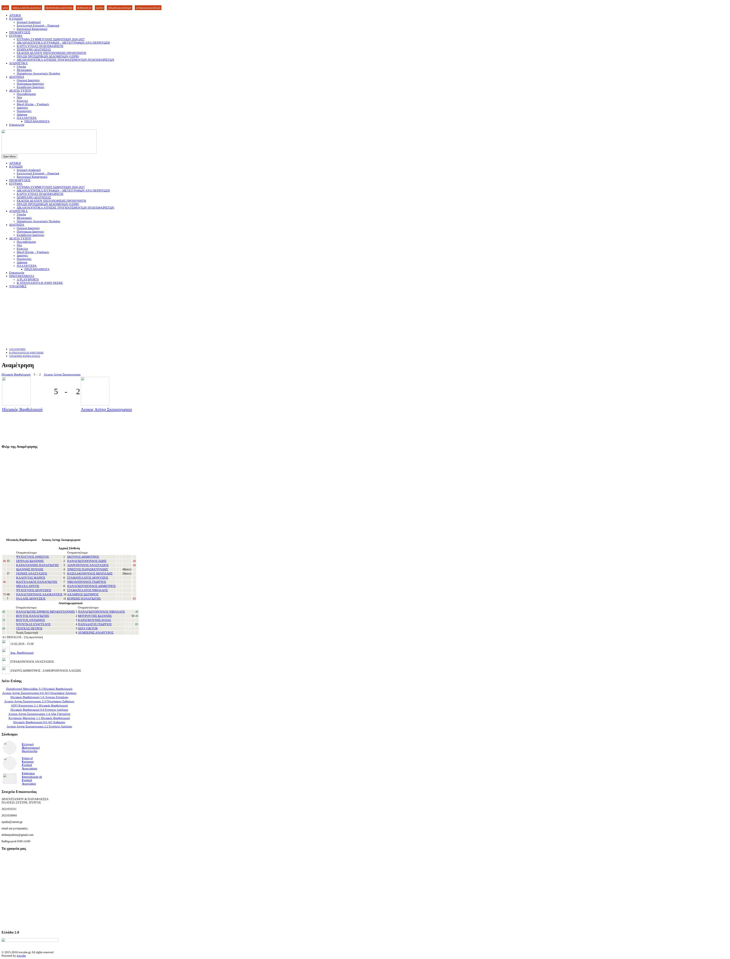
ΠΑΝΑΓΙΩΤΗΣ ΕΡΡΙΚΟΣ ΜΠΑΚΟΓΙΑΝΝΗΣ (45, 611)
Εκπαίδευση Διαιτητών (30, 87)
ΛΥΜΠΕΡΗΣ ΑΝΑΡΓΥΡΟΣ (95, 632)
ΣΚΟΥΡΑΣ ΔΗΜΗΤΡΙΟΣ (83, 556)
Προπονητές (24, 111)
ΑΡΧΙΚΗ (15, 15)
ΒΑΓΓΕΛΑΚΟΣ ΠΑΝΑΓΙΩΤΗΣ (36, 581)
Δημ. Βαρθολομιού (22, 652)
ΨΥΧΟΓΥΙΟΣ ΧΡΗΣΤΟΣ (32, 556)
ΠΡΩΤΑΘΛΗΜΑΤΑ (37, 121)
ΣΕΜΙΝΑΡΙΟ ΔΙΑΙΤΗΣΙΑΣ (34, 49)
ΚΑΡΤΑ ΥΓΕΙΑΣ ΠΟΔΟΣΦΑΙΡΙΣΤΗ (40, 46)
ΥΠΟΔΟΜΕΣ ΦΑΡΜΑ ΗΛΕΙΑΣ (24, 356)
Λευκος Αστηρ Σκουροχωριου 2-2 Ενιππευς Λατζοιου (39, 726)
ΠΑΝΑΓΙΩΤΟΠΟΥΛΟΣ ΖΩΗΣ (86, 561)
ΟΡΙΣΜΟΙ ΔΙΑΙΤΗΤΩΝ (119, 7)
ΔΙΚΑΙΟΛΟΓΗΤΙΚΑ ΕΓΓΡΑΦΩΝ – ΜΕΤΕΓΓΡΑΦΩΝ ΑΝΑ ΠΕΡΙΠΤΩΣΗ (63, 42)
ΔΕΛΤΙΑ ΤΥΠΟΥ (20, 90)
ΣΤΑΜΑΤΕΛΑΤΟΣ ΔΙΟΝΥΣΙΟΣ (87, 577)
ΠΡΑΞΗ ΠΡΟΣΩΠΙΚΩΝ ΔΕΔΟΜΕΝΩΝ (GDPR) (48, 56)
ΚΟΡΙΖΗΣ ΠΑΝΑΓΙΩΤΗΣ (84, 598)
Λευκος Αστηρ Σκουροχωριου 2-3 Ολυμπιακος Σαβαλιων (39, 701)
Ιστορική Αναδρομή (29, 22)
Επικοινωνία (16, 124)
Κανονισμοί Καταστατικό (32, 29)
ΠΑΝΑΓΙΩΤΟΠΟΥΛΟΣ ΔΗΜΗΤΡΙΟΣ (91, 586)
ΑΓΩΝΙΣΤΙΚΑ (18, 63)
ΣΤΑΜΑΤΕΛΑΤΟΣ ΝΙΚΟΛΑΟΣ (87, 590)
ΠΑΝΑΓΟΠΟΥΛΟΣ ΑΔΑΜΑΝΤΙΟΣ (39, 594)
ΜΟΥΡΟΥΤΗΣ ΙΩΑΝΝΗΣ (95, 615)
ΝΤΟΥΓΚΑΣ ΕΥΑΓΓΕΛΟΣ (33, 624)
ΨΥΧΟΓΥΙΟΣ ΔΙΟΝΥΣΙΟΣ (33, 590)
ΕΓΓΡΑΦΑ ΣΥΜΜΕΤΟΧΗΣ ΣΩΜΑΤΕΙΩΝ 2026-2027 (51, 39)
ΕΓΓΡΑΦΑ (15, 35)
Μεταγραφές (24, 70)
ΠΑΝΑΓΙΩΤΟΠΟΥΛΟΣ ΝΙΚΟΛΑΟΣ (101, 611)
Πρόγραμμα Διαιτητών (30, 83)
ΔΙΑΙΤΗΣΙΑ (16, 76)
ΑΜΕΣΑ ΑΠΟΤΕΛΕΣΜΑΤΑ (26, 7)
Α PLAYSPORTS (28, 279)
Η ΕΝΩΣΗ (16, 18)
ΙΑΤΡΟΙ (99, 7)
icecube (21, 955)
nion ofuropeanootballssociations (29, 763)
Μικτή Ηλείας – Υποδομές (33, 104)
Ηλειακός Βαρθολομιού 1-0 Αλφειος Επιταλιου (39, 697)
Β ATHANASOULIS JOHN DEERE (40, 283)
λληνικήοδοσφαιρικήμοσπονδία (31, 748)
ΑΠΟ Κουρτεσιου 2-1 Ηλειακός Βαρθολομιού (39, 705)
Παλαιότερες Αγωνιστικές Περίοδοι (38, 73)
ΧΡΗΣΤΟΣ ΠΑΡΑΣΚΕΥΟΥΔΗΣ (87, 569)
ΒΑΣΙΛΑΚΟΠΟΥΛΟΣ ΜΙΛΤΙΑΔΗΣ (90, 573)
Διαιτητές (22, 107)
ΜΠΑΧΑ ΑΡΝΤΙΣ (27, 586)
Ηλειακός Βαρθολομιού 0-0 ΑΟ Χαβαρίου (39, 722)
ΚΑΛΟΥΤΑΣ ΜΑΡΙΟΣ (30, 577)
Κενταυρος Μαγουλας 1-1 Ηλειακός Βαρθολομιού (39, 718)
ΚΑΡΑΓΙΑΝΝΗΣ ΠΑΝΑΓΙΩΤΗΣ (37, 565)
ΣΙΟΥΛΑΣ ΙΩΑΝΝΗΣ (30, 561)
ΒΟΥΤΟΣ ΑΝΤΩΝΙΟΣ (30, 620)
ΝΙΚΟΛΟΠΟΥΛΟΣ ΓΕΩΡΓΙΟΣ (86, 581)
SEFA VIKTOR (88, 628)
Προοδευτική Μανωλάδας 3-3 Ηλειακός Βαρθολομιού (39, 688)
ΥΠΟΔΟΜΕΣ (17, 286)
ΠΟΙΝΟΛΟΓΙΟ (84, 7)
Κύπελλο (22, 100)
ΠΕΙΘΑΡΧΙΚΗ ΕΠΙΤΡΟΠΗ (58, 7)
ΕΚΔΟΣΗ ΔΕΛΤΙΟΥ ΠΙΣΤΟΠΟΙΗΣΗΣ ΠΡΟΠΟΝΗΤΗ (51, 53)
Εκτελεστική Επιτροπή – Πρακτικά (38, 25)
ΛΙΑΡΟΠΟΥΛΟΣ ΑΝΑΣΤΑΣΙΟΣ (88, 565)
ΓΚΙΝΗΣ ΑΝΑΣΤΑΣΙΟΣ (31, 573)
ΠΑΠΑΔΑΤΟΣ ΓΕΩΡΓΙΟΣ (95, 624)
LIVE (5, 7)
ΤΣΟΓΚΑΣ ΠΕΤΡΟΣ (29, 628)
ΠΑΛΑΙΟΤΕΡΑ (27, 118)
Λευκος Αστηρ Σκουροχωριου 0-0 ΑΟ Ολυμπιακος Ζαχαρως (39, 693)
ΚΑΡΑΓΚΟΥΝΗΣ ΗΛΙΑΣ (94, 620)
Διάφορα (22, 114)
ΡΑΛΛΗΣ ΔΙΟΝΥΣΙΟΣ (30, 598)
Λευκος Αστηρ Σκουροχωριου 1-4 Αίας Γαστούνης (39, 714)
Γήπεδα (21, 66)
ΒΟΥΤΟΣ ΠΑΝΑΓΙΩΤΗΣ (32, 615)
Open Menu (9, 156)
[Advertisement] (116, 317)
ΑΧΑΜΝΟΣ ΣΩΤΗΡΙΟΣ (82, 594)
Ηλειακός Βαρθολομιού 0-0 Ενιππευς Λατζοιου (39, 709)
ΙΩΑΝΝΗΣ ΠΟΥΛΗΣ (29, 569)
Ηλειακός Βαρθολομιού (16, 374)
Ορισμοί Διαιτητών (28, 80)
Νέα (19, 97)
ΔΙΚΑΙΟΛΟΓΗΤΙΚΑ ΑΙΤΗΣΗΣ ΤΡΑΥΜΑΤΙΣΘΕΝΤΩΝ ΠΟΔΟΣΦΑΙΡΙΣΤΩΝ (65, 59)
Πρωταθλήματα (26, 94)
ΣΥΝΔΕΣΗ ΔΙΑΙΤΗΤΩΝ (148, 7)
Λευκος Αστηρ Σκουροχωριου (62, 374)
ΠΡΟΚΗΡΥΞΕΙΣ (19, 32)
